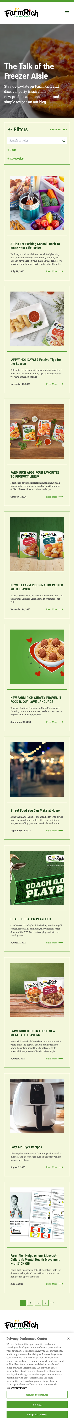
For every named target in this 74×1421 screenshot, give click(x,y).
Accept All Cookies (37, 1414)
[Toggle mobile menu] (67, 12)
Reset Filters (58, 129)
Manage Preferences (37, 1394)
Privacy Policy (19, 1387)
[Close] (68, 1338)
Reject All (37, 1404)
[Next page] (52, 1303)
